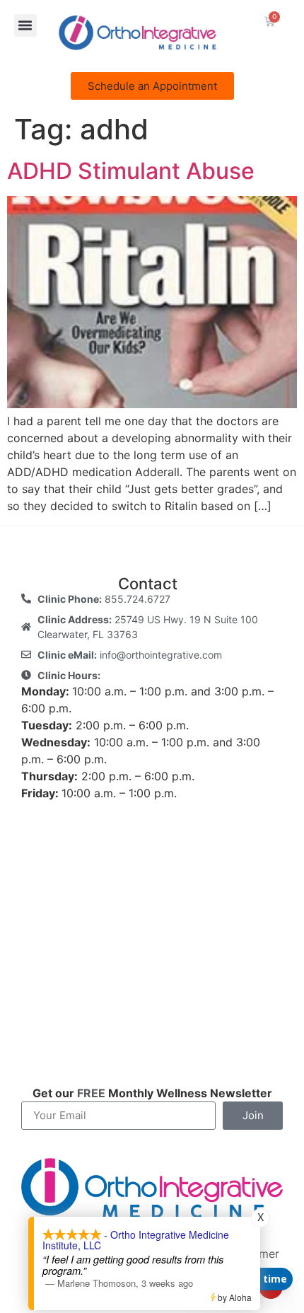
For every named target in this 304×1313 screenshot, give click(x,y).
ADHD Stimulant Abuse (131, 171)
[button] (25, 25)
